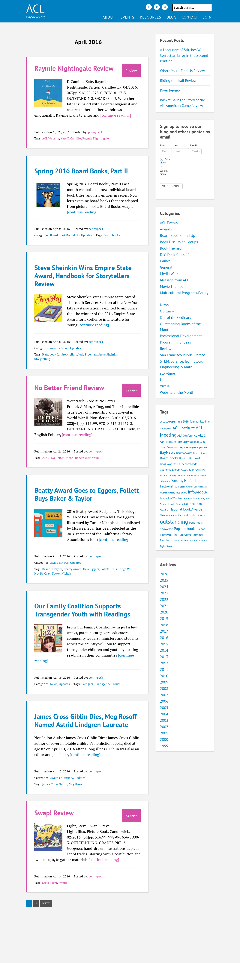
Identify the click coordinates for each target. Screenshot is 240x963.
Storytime (185, 535)
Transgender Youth (108, 684)
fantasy (171, 492)
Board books (112, 235)
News (65, 348)
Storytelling (42, 359)
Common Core (183, 475)
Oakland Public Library (191, 515)
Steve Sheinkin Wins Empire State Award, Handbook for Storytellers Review (83, 275)
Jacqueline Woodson (171, 498)
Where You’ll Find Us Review (182, 70)
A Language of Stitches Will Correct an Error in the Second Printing (184, 55)
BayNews (167, 452)
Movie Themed (171, 286)
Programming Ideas (175, 342)
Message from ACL (174, 280)
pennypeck (95, 132)
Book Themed (171, 248)
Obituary (67, 778)
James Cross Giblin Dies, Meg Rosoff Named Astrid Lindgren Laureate (85, 720)
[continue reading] (115, 115)
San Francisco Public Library (182, 355)
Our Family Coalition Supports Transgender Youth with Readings (82, 610)
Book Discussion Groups (179, 241)
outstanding (174, 521)
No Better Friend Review (69, 387)
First (163, 145)
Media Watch (170, 273)
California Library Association (177, 469)
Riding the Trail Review (178, 80)
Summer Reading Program (184, 540)
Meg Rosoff (76, 784)
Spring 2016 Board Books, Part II (81, 170)
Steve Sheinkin (108, 354)
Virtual (165, 386)
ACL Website (50, 138)
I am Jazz (87, 684)
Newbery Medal (168, 515)
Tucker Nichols (62, 573)
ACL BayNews (166, 428)
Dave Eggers (91, 569)
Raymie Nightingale (95, 138)
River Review (170, 90)
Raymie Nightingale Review (73, 68)
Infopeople (197, 492)
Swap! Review (54, 812)
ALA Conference (187, 435)
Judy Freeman (87, 354)
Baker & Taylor (52, 569)
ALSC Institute (166, 442)
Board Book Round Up (65, 235)
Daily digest (165, 161)
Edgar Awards (186, 486)
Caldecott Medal (187, 464)
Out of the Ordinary (175, 317)
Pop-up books (185, 528)
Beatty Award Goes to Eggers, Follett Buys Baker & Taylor (86, 494)
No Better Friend (62, 458)
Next (46, 903)
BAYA (176, 447)
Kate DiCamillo (71, 138)
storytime (167, 373)
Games (165, 261)
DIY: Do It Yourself (174, 254)
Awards (55, 348)
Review (165, 348)
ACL (35, 8)
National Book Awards (186, 509)
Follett (105, 569)
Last (175, 145)
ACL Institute (184, 427)
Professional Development (181, 335)
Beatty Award (73, 569)
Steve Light (49, 883)
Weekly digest (164, 172)
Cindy (173, 475)
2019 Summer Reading (196, 421)
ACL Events (169, 222)
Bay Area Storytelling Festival (193, 447)
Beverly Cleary (200, 453)
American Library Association (186, 442)
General (166, 267)
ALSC (46, 458)
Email (194, 145)
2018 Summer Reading (171, 421)
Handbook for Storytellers (59, 354)
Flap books (181, 492)
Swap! (63, 883)
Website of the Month (177, 392)
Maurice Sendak (175, 504)
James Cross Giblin (54, 784)
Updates (86, 235)
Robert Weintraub (87, 458)
